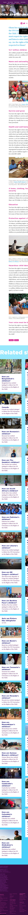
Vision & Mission (22, 903)
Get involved (10, 2)
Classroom (18, 3)
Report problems (22, 909)
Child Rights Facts (12, 902)
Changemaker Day (3, 902)
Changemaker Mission (3, 903)
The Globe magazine (3, 904)
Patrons (21, 904)
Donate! (24, 31)
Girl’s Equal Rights (12, 901)
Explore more (2, 909)
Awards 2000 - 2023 (22, 895)
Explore (4, 2)
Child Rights (16, 2)
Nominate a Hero (22, 898)
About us (13, 3)
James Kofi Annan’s (20, 182)
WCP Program (2, 895)
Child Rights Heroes (22, 894)
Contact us (21, 908)
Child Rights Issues (13, 913)
